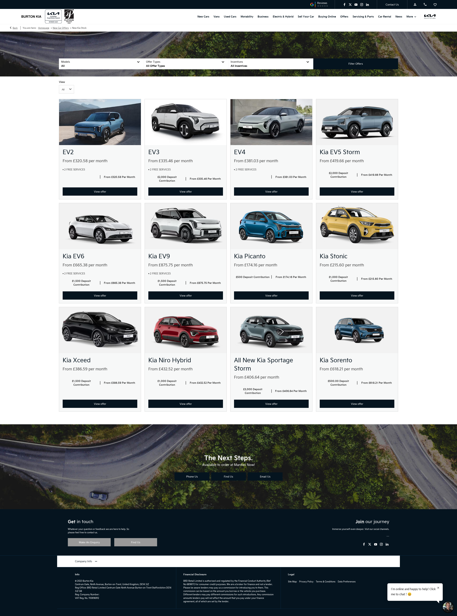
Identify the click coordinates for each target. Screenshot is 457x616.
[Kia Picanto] (271, 226)
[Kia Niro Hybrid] (186, 330)
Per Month (128, 177)
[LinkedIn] (367, 4)
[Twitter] (350, 4)
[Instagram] (362, 4)
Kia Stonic (333, 256)
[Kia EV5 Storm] (357, 122)
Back (15, 27)
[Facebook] (344, 4)
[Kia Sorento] (357, 330)
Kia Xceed (77, 360)
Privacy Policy (306, 581)
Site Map (292, 581)
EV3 (153, 152)
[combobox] (66, 89)
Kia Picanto (249, 256)
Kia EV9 (159, 256)
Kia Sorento (336, 360)
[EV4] (271, 122)
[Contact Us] (425, 4)
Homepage (43, 27)
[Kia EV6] (100, 226)
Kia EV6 (73, 256)
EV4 (239, 152)
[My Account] (415, 4)
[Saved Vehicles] (435, 4)
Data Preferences (347, 581)
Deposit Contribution (168, 178)
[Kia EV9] (186, 226)
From (67, 160)
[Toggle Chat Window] (448, 607)
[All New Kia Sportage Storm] (271, 330)
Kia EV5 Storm (340, 152)
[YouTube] (356, 4)
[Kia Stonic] (357, 226)
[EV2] (100, 122)
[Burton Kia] (31, 16)
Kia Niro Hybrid (169, 360)
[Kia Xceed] (100, 330)
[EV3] (186, 122)
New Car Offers (61, 27)
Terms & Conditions (325, 581)
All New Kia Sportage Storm (263, 364)
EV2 (68, 152)
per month (98, 160)
